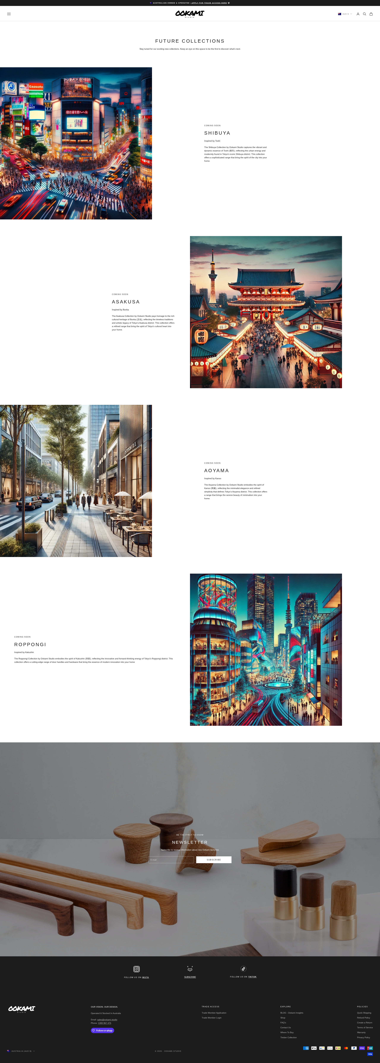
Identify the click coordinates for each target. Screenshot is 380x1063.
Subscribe (214, 860)
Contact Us (285, 1027)
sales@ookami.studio (107, 1019)
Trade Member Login (211, 1017)
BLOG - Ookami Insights (291, 1013)
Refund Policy (363, 1017)
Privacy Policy (363, 1037)
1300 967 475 (104, 1023)
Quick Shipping (364, 1013)
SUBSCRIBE (190, 977)
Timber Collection (288, 1037)
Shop (282, 1017)
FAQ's (283, 1022)
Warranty (361, 1032)
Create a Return (364, 1022)
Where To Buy (287, 1032)
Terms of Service (365, 1027)
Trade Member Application (214, 1013)
